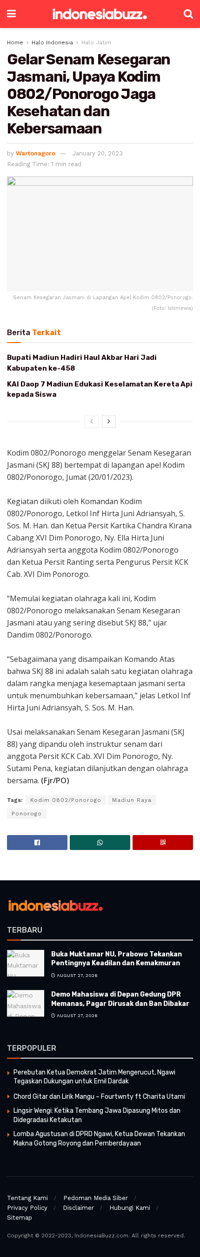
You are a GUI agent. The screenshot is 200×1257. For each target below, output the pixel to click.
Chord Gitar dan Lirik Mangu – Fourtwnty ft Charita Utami (99, 1097)
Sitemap (19, 1217)
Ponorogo (27, 813)
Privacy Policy (27, 1207)
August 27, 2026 (76, 975)
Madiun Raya (132, 800)
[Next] (109, 421)
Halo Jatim (96, 42)
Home (15, 42)
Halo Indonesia (52, 42)
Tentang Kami (27, 1197)
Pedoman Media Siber (95, 1197)
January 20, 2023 (98, 153)
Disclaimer (78, 1207)
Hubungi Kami (129, 1207)
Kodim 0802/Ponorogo (65, 800)
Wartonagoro (35, 153)
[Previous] (92, 421)
